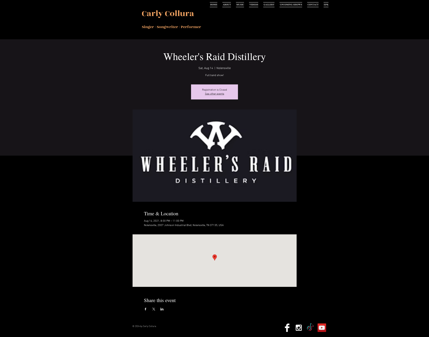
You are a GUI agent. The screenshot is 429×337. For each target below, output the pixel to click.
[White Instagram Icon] (298, 327)
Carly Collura (168, 14)
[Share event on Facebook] (145, 309)
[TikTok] (310, 327)
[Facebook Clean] (287, 327)
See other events (214, 94)
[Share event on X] (153, 309)
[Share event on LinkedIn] (162, 309)
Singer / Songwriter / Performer (171, 27)
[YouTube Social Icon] (322, 327)
